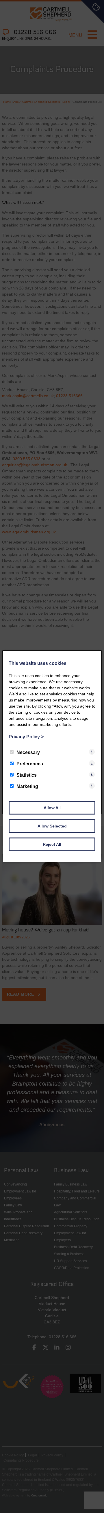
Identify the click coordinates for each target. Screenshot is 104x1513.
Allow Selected (52, 825)
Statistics (26, 774)
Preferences (29, 763)
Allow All (52, 807)
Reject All (52, 844)
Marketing (27, 786)
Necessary (28, 752)
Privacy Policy (26, 736)
